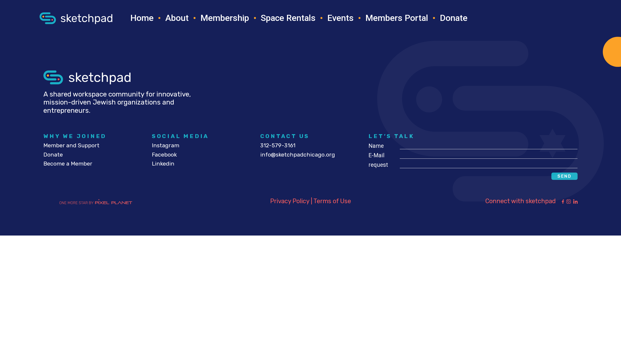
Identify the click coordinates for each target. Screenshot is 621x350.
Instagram (165, 145)
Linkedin (163, 163)
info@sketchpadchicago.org (297, 154)
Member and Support (71, 145)
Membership (224, 18)
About (177, 18)
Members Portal (396, 18)
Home (142, 18)
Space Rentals (288, 18)
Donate (453, 18)
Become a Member (67, 163)
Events (340, 18)
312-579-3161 (277, 145)
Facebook (164, 154)
